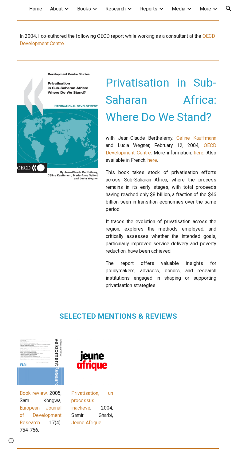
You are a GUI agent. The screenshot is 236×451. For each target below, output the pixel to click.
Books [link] (84, 9)
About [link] (56, 9)
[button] (228, 8)
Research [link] (115, 9)
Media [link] (178, 9)
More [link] (205, 9)
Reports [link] (148, 9)
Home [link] (35, 9)
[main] (117, 40)
